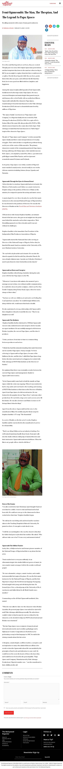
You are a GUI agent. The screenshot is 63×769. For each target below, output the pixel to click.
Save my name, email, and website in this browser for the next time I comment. (26, 708)
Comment (7, 682)
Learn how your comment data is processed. (32, 717)
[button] (46, 26)
